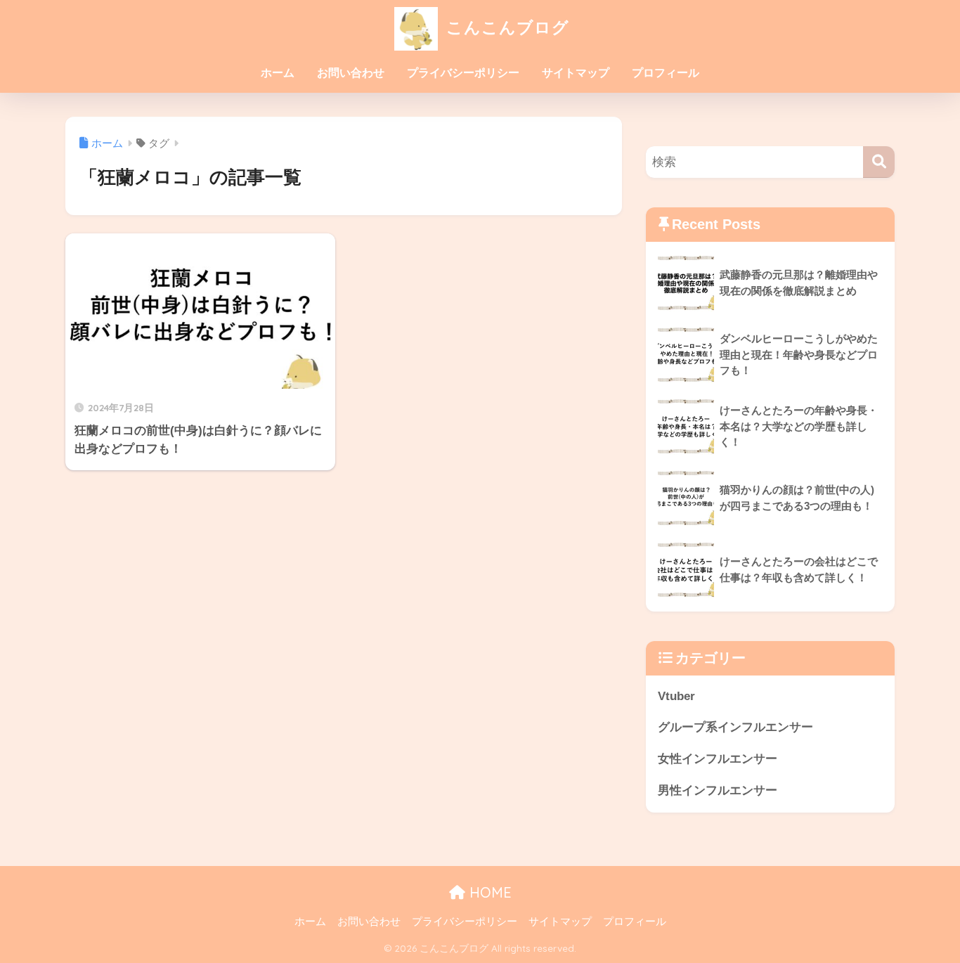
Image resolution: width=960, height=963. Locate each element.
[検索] (879, 162)
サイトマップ (575, 73)
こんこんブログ (505, 27)
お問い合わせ (350, 73)
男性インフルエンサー (717, 790)
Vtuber (676, 696)
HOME (488, 892)
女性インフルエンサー (717, 758)
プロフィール (665, 73)
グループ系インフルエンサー (735, 727)
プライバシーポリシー (463, 73)
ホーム (277, 73)
